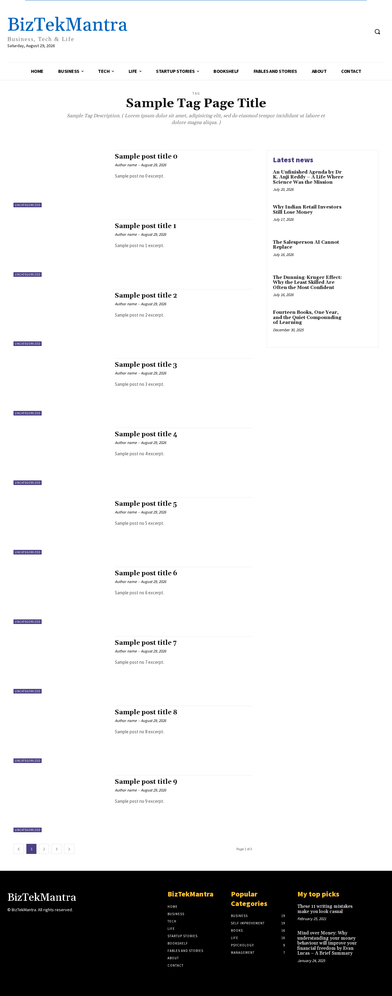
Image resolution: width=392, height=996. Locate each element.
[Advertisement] (246, 23)
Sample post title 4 (146, 434)
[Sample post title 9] (61, 804)
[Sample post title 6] (61, 595)
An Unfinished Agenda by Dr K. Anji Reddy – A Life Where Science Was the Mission (308, 177)
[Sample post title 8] (61, 734)
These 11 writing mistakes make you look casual (324, 909)
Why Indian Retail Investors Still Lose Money (307, 209)
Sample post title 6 (146, 573)
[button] (377, 31)
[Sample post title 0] (61, 178)
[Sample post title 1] (61, 248)
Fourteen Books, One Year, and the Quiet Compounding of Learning (307, 317)
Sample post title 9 (146, 782)
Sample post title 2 (146, 296)
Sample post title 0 (146, 157)
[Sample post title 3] (61, 386)
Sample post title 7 (146, 643)
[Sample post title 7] (61, 664)
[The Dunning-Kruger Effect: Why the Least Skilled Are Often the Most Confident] (359, 287)
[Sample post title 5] (61, 525)
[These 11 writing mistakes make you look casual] (376, 911)
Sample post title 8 (146, 712)
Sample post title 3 (146, 365)
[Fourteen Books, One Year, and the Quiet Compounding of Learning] (359, 322)
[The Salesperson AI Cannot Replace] (359, 252)
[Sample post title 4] (61, 456)
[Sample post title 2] (61, 317)
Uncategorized (27, 205)
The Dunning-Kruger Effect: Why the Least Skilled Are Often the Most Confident (307, 283)
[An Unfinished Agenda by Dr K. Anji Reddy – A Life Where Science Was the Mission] (359, 182)
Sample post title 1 (145, 226)
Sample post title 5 (146, 504)
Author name (126, 164)
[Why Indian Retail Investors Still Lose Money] (359, 217)
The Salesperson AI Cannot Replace (306, 244)
